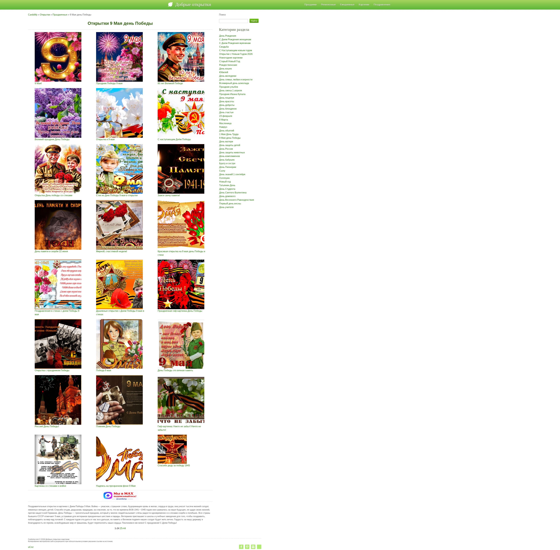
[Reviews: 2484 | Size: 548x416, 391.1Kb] (58, 224)
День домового (227, 196)
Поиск (236, 110)
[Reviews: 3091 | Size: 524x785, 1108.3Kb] (58, 399)
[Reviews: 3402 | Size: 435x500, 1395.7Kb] (58, 459)
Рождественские (228, 65)
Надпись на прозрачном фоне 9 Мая (116, 486)
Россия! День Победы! (47, 426)
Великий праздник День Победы (52, 139)
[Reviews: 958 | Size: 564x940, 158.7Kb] (58, 112)
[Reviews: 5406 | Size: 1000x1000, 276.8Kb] (119, 56)
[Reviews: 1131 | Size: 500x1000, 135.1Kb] (119, 112)
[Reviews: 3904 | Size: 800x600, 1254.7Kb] (119, 399)
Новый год (225, 181)
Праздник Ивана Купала (232, 94)
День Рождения (227, 36)
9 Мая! (38, 83)
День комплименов (229, 156)
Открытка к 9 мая (105, 139)
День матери (226, 141)
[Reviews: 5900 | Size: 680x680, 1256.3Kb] (181, 343)
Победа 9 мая (103, 370)
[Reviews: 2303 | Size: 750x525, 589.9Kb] (181, 168)
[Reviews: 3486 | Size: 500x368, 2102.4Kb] (181, 399)
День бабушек (227, 160)
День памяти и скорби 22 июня (51, 251)
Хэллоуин (224, 178)
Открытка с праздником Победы (52, 370)
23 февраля (225, 116)
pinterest (247, 547)
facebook (241, 547)
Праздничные (59, 14)
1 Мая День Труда (228, 134)
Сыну (222, 170)
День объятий (226, 130)
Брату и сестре (227, 163)
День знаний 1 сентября (232, 174)
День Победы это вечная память (175, 370)
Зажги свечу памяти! (169, 195)
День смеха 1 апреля (230, 90)
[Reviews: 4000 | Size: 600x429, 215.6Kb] (58, 284)
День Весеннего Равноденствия (236, 200)
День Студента (227, 189)
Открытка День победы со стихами (53, 195)
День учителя (226, 207)
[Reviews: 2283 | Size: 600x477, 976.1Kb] (119, 224)
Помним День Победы (108, 426)
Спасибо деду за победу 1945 (174, 465)
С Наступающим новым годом (235, 50)
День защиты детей (229, 145)
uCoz (31, 547)
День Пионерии (227, 167)
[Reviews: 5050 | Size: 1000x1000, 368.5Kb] (58, 168)
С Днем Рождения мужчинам (235, 43)
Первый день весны (230, 203)
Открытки (45, 14)
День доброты (227, 105)
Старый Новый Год (229, 61)
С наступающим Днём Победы (174, 139)
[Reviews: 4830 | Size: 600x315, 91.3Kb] (181, 112)
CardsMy (32, 14)
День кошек (225, 68)
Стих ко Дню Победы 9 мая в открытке (117, 195)
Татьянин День (227, 185)
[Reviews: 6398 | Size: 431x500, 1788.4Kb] (119, 343)
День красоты (226, 101)
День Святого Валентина (232, 192)
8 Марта (223, 119)
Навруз (223, 127)
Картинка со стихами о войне (50, 486)
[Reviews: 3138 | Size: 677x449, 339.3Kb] (119, 168)
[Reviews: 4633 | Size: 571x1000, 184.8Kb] (58, 56)
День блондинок (228, 108)
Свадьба (224, 47)
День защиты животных (232, 152)
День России (226, 149)
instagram (253, 547)
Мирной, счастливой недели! (111, 251)
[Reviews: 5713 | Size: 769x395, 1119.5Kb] (119, 459)
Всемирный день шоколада (234, 83)
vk (259, 547)
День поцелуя (226, 98)
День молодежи (227, 76)
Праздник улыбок (228, 87)
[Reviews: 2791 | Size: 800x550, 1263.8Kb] (58, 343)
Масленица (225, 123)
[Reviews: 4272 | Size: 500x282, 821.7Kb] (172, 449)
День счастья (226, 112)
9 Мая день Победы (230, 138)
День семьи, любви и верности (235, 79)
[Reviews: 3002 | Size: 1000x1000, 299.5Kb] (181, 56)
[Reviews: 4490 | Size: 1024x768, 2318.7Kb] (119, 284)
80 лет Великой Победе (170, 83)
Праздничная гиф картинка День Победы (180, 311)
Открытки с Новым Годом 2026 (236, 54)
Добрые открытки (193, 4)
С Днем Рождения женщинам (235, 39)
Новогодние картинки (231, 57)
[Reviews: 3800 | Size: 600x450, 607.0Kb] (181, 284)
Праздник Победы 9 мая (109, 83)
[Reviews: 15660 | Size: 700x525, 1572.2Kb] (181, 224)
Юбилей (223, 72)
